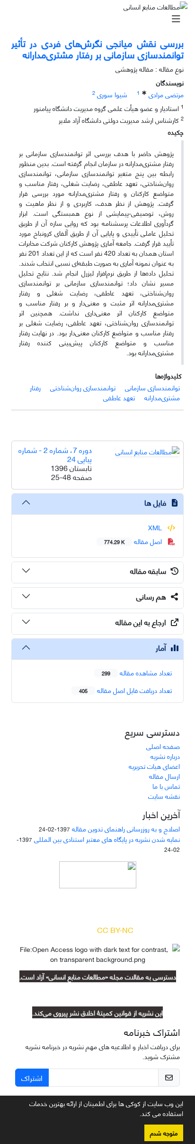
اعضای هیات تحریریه (154, 766)
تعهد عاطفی (119, 397)
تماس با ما (166, 786)
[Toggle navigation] (100, 18)
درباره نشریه (165, 756)
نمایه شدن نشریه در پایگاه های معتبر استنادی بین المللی (107, 839)
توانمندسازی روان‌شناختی (82, 387)
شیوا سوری (112, 94)
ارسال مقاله (164, 776)
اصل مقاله (134, 541)
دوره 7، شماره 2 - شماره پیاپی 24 (55, 454)
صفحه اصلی (163, 746)
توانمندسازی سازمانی (152, 387)
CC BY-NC (115, 929)
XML (156, 527)
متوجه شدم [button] (163, 1132)
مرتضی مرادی (166, 94)
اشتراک (32, 1077)
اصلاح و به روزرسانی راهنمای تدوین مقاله (126, 828)
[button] (136, 1115)
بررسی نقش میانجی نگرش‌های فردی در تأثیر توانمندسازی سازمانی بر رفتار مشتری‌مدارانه (97, 48)
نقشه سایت (164, 796)
